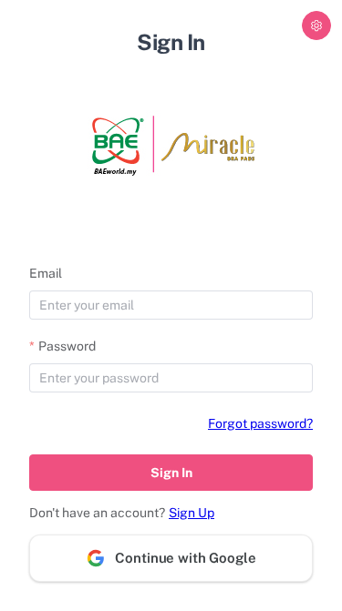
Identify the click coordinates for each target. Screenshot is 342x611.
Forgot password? (260, 423)
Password (67, 346)
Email (45, 273)
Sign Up (191, 512)
